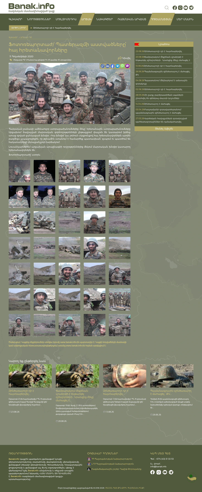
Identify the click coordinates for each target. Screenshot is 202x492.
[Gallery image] (19, 171)
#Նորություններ (64, 60)
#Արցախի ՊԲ (19, 60)
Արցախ (86, 19)
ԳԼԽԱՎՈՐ (15, 19)
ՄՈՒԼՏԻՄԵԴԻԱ (66, 19)
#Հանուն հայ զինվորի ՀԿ (37, 60)
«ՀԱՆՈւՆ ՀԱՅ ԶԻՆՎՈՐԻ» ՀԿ (117, 488)
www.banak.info (68, 342)
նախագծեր (104, 19)
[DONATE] (192, 477)
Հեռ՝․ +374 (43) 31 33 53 (162, 459)
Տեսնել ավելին (164, 128)
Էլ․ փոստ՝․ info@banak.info (158, 465)
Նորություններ (39, 19)
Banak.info (16, 476)
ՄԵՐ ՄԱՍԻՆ (185, 19)
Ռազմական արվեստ (132, 19)
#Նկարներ (52, 60)
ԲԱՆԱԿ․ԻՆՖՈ (138, 488)
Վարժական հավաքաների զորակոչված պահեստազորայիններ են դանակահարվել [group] (78, 27)
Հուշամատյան (161, 19)
